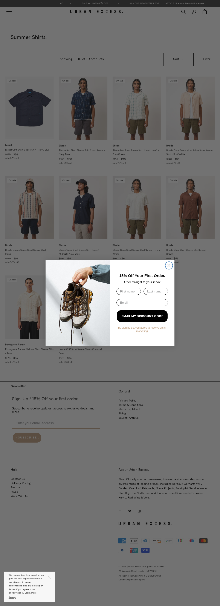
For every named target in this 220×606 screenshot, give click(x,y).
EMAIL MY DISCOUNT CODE (142, 316)
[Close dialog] (169, 265)
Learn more (31, 593)
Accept (12, 598)
